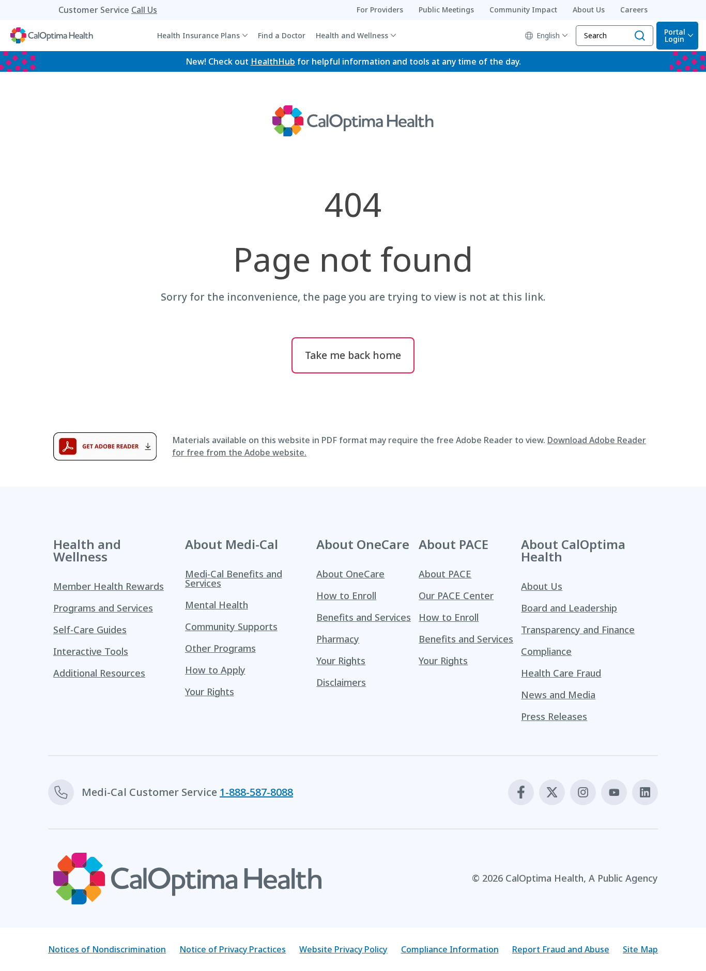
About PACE (445, 574)
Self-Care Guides (90, 629)
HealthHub (273, 61)
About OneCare (350, 574)
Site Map (640, 949)
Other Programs (220, 648)
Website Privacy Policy (343, 949)
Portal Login (674, 35)
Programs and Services (103, 608)
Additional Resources (99, 673)
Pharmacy (337, 639)
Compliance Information (450, 949)
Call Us (144, 9)
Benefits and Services (363, 617)
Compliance (546, 651)
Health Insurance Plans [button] (198, 35)
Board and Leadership (569, 608)
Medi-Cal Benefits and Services (233, 578)
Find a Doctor (281, 35)
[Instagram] (583, 792)
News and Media (558, 694)
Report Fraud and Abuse (560, 949)
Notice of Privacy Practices (232, 949)
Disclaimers (341, 682)
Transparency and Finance (578, 629)
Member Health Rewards (108, 586)
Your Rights (209, 691)
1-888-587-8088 (256, 792)
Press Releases (554, 716)
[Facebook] (521, 792)
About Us (541, 586)
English (548, 35)
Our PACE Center (456, 595)
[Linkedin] (645, 792)
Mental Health (216, 605)
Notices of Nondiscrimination (107, 949)
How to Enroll (346, 595)
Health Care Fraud (561, 673)
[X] (552, 792)
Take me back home (353, 355)
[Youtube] (614, 792)
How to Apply (215, 670)
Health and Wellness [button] (352, 35)
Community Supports (231, 626)
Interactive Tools (90, 651)
